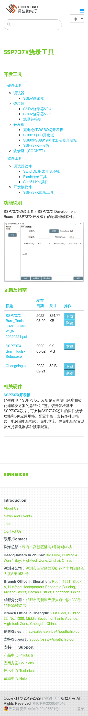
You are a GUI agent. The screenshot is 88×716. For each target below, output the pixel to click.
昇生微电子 (51, 698)
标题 (9, 305)
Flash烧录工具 (35, 176)
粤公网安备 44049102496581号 (34, 708)
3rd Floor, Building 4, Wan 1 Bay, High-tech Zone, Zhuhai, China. (41, 557)
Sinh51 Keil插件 (35, 181)
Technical (26, 670)
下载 (69, 316)
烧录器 (18, 103)
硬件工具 (14, 85)
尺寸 (53, 305)
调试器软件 (22, 165)
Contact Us (13, 531)
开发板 (18, 124)
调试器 (18, 92)
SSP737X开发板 (36, 145)
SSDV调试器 (33, 98)
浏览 (69, 322)
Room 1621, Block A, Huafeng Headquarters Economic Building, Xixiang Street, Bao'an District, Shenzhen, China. (42, 587)
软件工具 (14, 158)
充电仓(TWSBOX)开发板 (43, 129)
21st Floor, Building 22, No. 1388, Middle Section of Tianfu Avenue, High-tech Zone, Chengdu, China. (42, 618)
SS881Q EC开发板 (38, 134)
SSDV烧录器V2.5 (37, 113)
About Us (11, 508)
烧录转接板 (32, 118)
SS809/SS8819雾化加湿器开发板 (50, 140)
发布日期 (40, 303)
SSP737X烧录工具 (38, 192)
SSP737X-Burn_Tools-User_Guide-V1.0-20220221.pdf (16, 326)
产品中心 (11, 654)
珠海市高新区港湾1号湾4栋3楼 (47, 546)
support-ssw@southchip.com (53, 639)
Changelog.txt (17, 365)
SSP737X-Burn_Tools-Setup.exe (15, 351)
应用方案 (11, 662)
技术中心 (11, 670)
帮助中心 (11, 678)
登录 (80, 708)
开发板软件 (22, 186)
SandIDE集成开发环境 (41, 171)
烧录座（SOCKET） (30, 150)
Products (26, 654)
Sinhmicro (16, 474)
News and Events (18, 515)
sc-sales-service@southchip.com (56, 631)
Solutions (26, 662)
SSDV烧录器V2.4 (37, 108)
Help (23, 678)
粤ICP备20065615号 (49, 703)
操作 (67, 305)
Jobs (7, 523)
